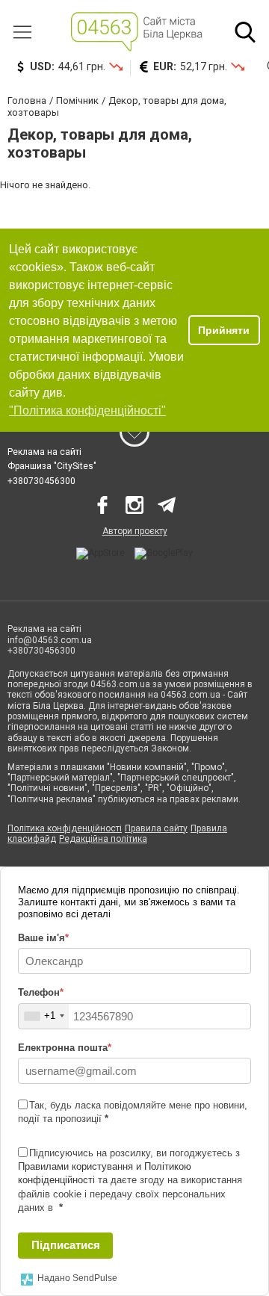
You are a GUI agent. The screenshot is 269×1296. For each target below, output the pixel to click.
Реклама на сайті (44, 452)
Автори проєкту (134, 531)
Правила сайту (156, 828)
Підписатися (65, 1244)
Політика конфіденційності (64, 828)
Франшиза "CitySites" (51, 466)
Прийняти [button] (224, 330)
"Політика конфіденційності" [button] (87, 410)
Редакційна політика (103, 839)
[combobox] (44, 1016)
